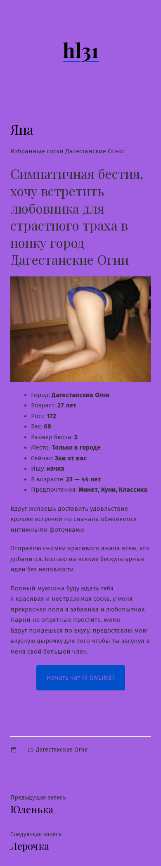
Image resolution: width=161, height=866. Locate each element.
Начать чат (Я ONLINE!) (81, 677)
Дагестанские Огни (62, 749)
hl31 (81, 50)
